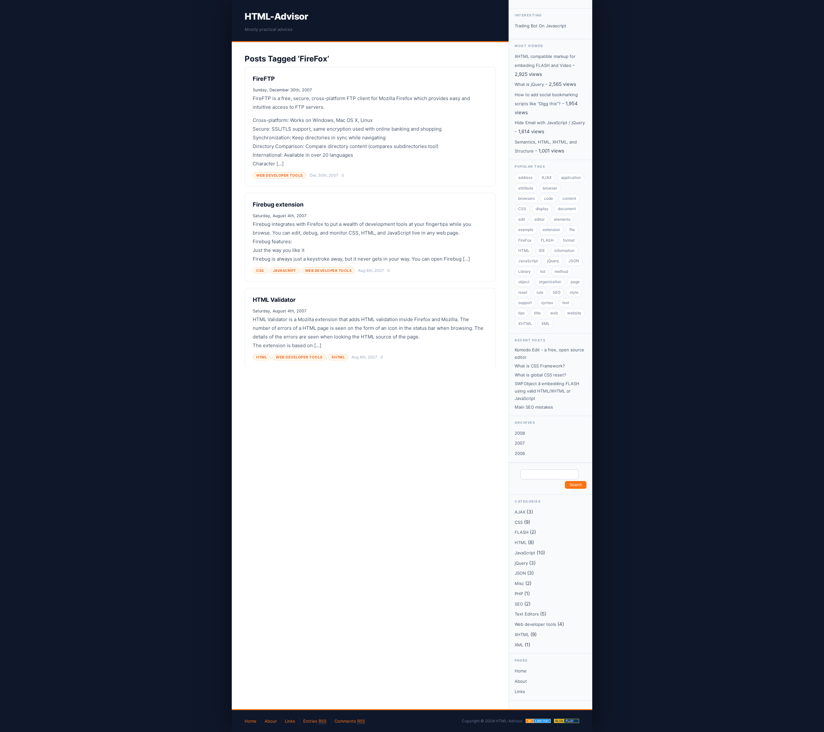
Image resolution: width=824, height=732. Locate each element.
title (537, 312)
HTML (261, 357)
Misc (519, 583)
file (572, 229)
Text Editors (527, 613)
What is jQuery (529, 84)
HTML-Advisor (276, 16)
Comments (349, 721)
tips (521, 312)
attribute (525, 188)
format (569, 240)
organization (550, 281)
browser (550, 188)
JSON (573, 260)
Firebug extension (278, 204)
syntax (547, 302)
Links (520, 691)
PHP (519, 593)
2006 (520, 453)
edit (521, 219)
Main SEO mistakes (534, 407)
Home (521, 670)
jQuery (553, 260)
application (571, 177)
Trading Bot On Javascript (540, 25)
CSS (260, 270)
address (525, 177)
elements (562, 219)
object (523, 281)
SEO (556, 292)
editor (539, 219)
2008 (520, 433)
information (564, 250)
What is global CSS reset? (540, 374)
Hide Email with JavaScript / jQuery (550, 122)
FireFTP (264, 78)
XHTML (338, 357)
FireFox (524, 240)
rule (540, 292)
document (567, 208)
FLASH (547, 240)
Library (524, 271)
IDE (542, 250)
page (575, 281)
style (574, 292)
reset (522, 292)
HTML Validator (274, 299)
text (565, 302)
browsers (526, 198)
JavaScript (284, 270)
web (554, 312)
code (548, 198)
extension (551, 229)
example (525, 229)
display (542, 208)
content (569, 198)
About (521, 681)
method (561, 271)
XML (545, 323)
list (542, 271)
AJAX (547, 177)
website (574, 312)
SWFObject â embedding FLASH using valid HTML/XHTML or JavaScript (547, 391)
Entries (314, 721)
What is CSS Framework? (540, 365)
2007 (520, 443)
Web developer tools (279, 175)
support (525, 302)
